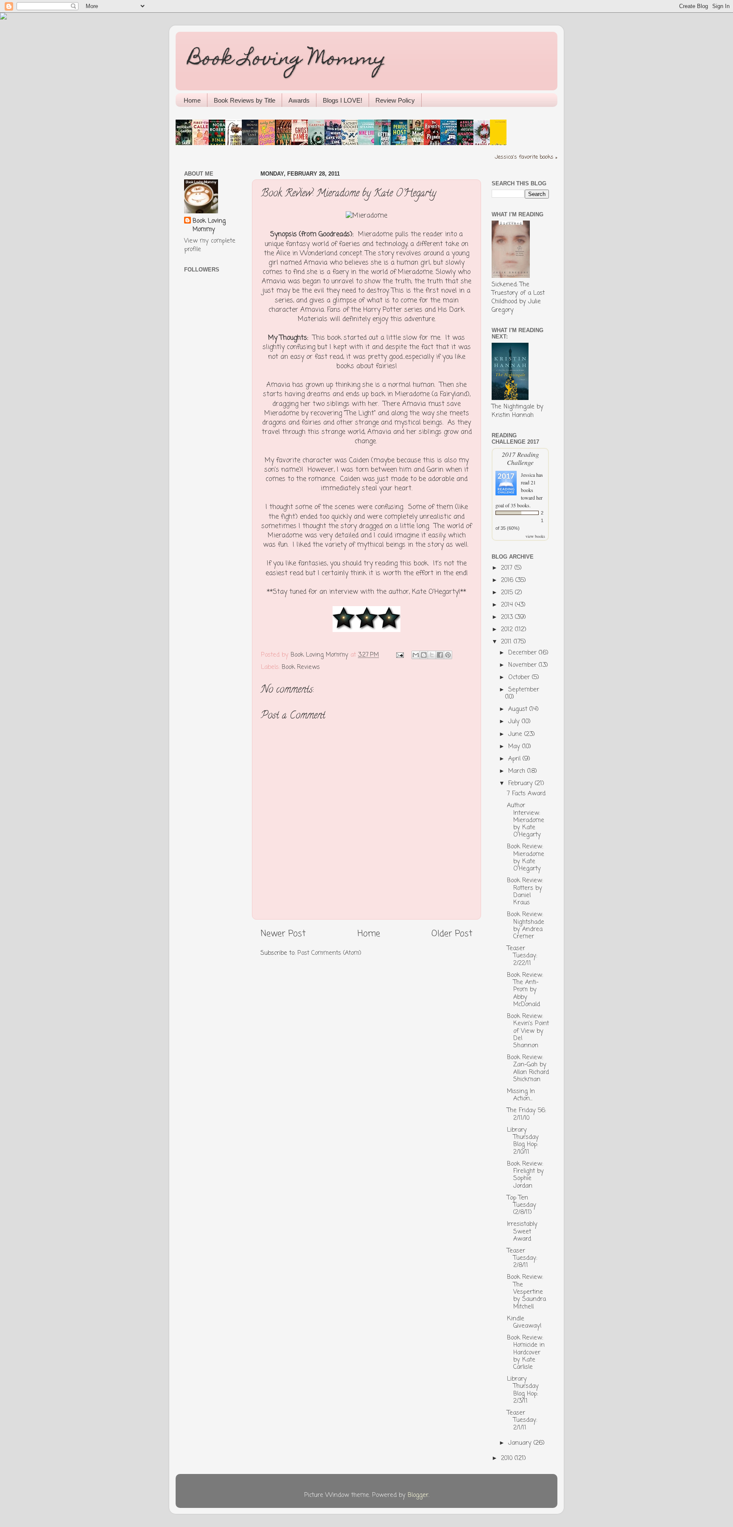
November (523, 665)
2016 (508, 580)
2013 (508, 617)
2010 (508, 1458)
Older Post (452, 933)
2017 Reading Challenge (520, 458)
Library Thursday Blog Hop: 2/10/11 (523, 1141)
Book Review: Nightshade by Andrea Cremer (525, 925)
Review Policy (395, 100)
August (518, 709)
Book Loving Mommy (287, 60)
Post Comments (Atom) (329, 953)
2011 (507, 641)
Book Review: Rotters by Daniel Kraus (525, 891)
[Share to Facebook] (440, 655)
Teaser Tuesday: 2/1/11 (522, 1420)
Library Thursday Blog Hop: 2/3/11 (523, 1390)
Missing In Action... (521, 1095)
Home (192, 100)
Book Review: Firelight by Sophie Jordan (525, 1175)
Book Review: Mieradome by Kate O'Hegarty (525, 857)
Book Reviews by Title (244, 100)
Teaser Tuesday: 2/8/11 (522, 1258)
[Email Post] (399, 655)
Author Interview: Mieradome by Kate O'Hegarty (525, 820)
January (521, 1443)
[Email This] (415, 655)
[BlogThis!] (424, 655)
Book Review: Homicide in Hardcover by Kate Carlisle (526, 1352)
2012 (508, 629)
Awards (299, 100)
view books (535, 536)
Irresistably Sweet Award (522, 1231)
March (517, 771)
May (515, 746)
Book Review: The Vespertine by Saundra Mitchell (526, 1291)
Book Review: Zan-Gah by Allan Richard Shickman (528, 1068)
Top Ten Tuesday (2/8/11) (521, 1205)
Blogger (418, 1495)
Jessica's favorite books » (526, 157)
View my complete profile (209, 245)
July (515, 721)
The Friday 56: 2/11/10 (526, 1114)
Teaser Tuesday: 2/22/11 (522, 956)
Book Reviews (301, 667)
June (516, 734)
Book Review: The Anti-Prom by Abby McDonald (525, 989)
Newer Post (283, 933)
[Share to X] (432, 655)
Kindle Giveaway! (524, 1322)
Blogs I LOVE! (342, 100)
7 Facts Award (526, 793)
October (520, 677)
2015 (508, 592)
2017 (508, 568)
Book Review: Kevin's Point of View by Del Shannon (528, 1031)
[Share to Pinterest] (448, 655)
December (523, 652)
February (521, 783)
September (523, 689)
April (515, 759)
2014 (508, 605)
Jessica (528, 474)
